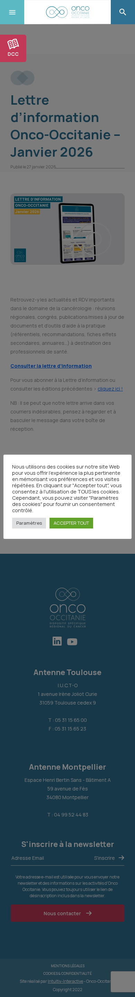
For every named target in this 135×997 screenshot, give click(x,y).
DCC (13, 54)
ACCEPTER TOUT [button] (71, 523)
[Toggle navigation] (12, 12)
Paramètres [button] (29, 523)
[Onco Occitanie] (67, 12)
